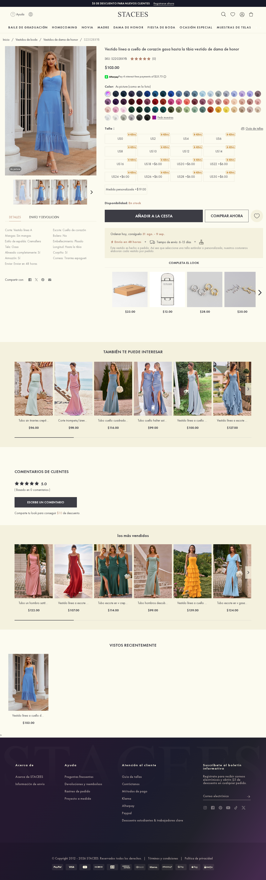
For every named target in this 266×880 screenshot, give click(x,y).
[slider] (140, 59)
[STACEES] (133, 14)
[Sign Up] (248, 796)
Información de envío (30, 784)
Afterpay (128, 806)
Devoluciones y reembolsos (83, 784)
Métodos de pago (134, 791)
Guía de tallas (132, 777)
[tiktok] (236, 808)
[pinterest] (220, 808)
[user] (241, 14)
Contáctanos (130, 784)
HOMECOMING (65, 27)
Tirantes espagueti (75, 258)
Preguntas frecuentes (79, 777)
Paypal (127, 813)
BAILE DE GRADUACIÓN (28, 27)
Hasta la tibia (73, 247)
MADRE (103, 27)
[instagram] (205, 808)
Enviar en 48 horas (25, 264)
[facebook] (213, 808)
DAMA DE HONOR (128, 27)
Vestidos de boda (26, 40)
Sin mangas (24, 236)
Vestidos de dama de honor (60, 40)
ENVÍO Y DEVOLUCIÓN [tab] (44, 217)
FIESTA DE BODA (161, 27)
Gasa (15, 247)
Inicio (6, 40)
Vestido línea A (23, 230)
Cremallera (34, 241)
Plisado (79, 241)
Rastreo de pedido (77, 791)
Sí (39, 252)
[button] (91, 192)
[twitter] (243, 808)
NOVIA (87, 27)
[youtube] (228, 808)
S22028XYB (92, 40)
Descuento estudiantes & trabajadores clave (152, 820)
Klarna (126, 799)
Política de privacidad (199, 858)
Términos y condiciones (163, 858)
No (65, 236)
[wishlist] (232, 14)
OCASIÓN (196, 27)
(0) (154, 58)
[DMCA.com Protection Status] (208, 867)
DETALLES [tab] (15, 217)
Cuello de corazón (74, 230)
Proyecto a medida (78, 799)
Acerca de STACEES (29, 777)
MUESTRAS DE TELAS (234, 27)
